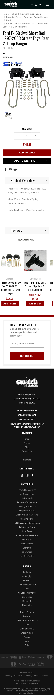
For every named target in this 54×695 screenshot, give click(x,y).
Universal (27, 548)
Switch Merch (27, 544)
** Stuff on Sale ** (27, 490)
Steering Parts (27, 519)
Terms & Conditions (40, 676)
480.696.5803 (29, 419)
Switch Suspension (27, 584)
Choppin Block (27, 633)
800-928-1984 (30, 410)
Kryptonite (27, 605)
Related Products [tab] (26, 239)
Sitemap (27, 460)
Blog (27, 447)
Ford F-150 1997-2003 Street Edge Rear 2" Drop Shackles (34, 286)
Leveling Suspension (27, 506)
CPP (27, 589)
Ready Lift (27, 601)
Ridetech (27, 580)
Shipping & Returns (12, 676)
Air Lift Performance (27, 593)
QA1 (27, 624)
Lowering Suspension (27, 502)
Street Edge (27, 597)
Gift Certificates (27, 556)
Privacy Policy (26, 676)
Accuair (27, 637)
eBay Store (27, 552)
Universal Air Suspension (27, 620)
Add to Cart (34, 303)
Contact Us (27, 451)
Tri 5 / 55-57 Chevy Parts (27, 535)
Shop (27, 439)
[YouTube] (22, 475)
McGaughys (27, 576)
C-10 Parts (27, 531)
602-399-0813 (29, 415)
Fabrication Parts (27, 527)
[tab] (27, 180)
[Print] (15, 169)
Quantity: (27, 129)
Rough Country (27, 612)
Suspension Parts (27, 510)
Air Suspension (27, 494)
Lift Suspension (27, 498)
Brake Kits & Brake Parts (27, 515)
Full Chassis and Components (27, 523)
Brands (27, 443)
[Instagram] (27, 475)
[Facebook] (5, 169)
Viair (27, 641)
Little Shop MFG (27, 629)
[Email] (10, 169)
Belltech (27, 572)
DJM (27, 645)
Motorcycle (27, 539)
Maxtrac (27, 616)
